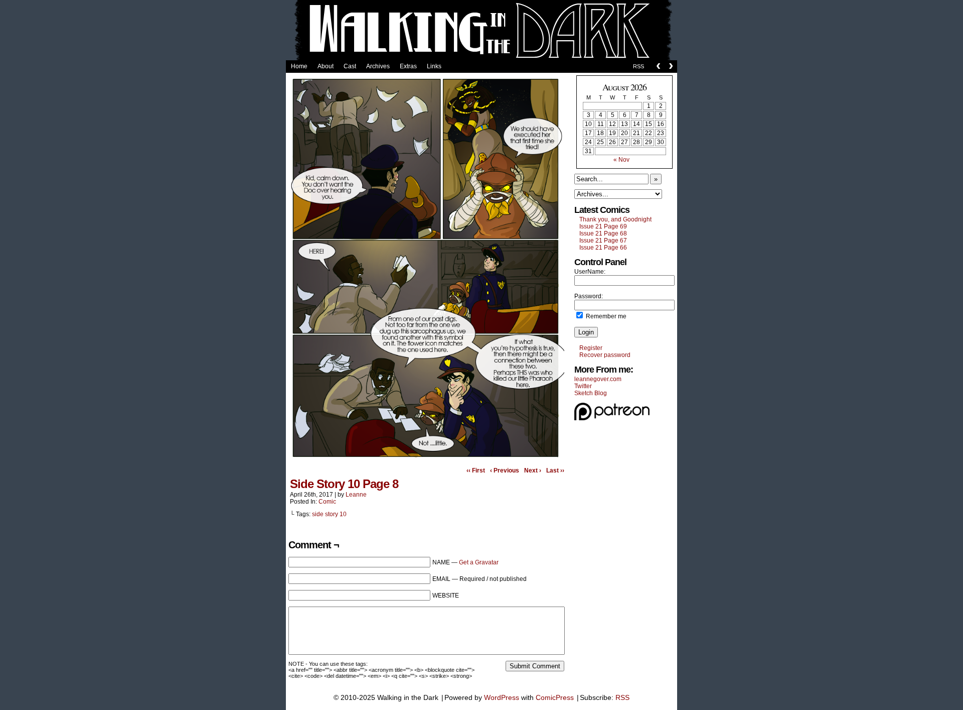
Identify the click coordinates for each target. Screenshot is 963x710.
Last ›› (555, 470)
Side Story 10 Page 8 (344, 484)
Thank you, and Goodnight (615, 219)
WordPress (501, 697)
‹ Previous (504, 470)
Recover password (604, 355)
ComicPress (555, 697)
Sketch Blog (590, 393)
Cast (350, 66)
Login (586, 332)
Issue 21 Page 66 (603, 247)
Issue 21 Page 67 (603, 240)
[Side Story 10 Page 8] (426, 459)
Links (434, 66)
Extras (408, 66)
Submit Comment (535, 666)
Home (299, 66)
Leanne (356, 494)
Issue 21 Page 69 (603, 226)
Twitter (583, 386)
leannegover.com (597, 379)
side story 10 (329, 514)
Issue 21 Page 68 (603, 233)
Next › (532, 470)
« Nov (621, 159)
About (325, 66)
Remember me (605, 316)
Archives (378, 66)
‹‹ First (475, 470)
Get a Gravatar (479, 562)
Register (590, 347)
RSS (638, 66)
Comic (327, 501)
